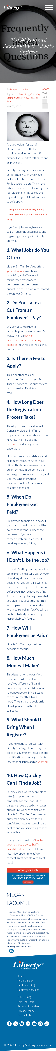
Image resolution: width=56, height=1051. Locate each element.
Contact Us (24, 1015)
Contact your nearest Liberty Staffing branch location (26, 844)
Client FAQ (24, 997)
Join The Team (25, 1001)
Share (45, 88)
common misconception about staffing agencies (24, 340)
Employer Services (28, 989)
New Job (28, 97)
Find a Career (25, 980)
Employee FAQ (26, 985)
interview (12, 444)
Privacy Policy (25, 1010)
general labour (15, 271)
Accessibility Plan (28, 1006)
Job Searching (21, 94)
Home (20, 976)
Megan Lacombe (19, 89)
